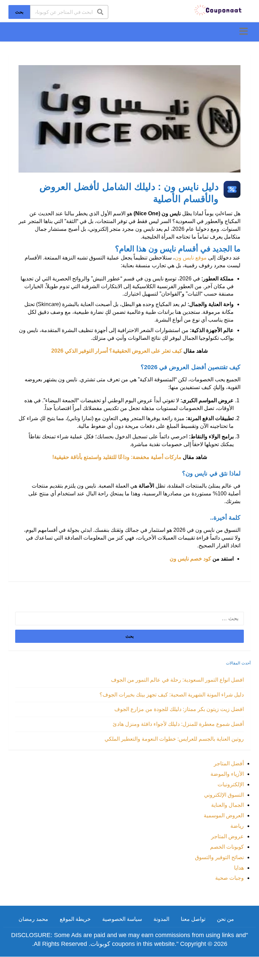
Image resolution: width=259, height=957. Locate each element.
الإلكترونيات (231, 784)
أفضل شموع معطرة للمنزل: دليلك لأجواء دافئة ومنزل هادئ (178, 724)
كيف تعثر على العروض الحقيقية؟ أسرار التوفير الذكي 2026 (116, 351)
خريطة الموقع (75, 919)
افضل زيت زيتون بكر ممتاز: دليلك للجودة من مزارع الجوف (179, 709)
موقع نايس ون (191, 258)
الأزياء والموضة (227, 774)
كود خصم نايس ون (190, 559)
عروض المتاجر (227, 836)
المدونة (161, 919)
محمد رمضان (33, 919)
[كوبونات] (218, 9)
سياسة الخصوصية (122, 919)
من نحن (225, 919)
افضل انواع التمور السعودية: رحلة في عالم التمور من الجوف (177, 680)
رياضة (237, 826)
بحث (19, 12)
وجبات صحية (229, 878)
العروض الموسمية (224, 815)
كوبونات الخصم (227, 847)
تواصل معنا (193, 919)
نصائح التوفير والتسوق (219, 857)
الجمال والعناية (227, 805)
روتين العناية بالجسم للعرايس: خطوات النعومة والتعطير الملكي (174, 739)
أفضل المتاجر (229, 763)
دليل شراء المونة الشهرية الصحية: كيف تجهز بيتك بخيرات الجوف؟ (171, 695)
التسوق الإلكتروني (224, 795)
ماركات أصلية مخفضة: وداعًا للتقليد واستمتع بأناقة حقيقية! (116, 457)
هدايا (239, 868)
